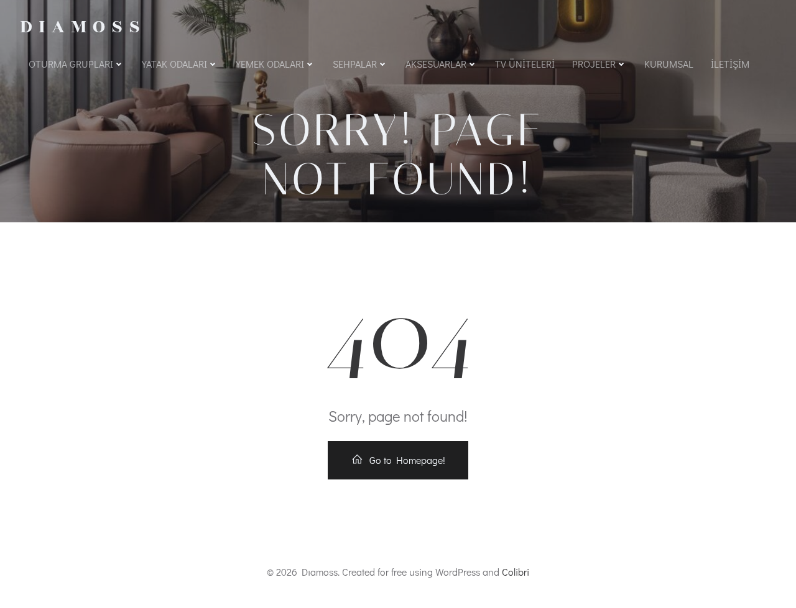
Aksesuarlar (435, 63)
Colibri (515, 571)
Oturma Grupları (71, 63)
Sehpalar (355, 63)
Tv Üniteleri (525, 63)
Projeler (594, 63)
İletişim (730, 63)
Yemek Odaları (270, 63)
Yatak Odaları (174, 63)
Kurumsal (668, 63)
